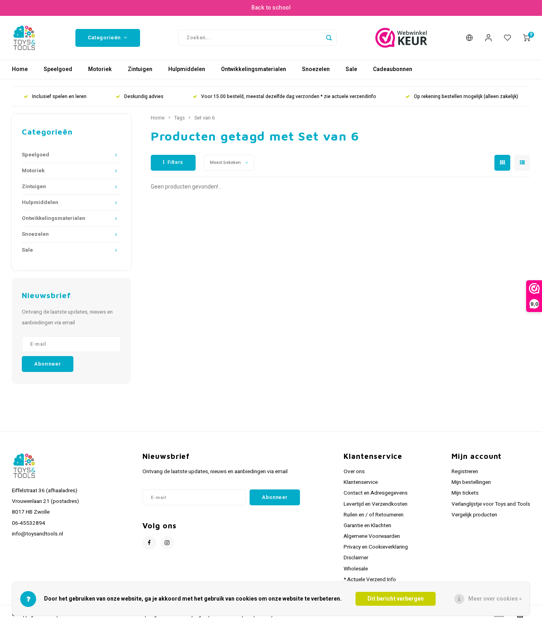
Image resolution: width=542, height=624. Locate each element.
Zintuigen (140, 69)
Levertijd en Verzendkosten (375, 504)
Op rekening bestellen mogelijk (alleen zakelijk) (466, 96)
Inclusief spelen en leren (59, 96)
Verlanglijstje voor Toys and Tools (491, 504)
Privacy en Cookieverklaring (376, 547)
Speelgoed (58, 69)
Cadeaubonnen (392, 69)
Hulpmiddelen (186, 69)
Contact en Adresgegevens (375, 493)
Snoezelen (316, 69)
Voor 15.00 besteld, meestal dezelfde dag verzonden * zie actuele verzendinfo (288, 96)
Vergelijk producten (474, 515)
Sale (351, 69)
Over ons (354, 472)
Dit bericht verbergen (395, 599)
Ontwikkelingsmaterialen (253, 69)
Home (20, 69)
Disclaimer (356, 558)
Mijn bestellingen (471, 482)
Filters (175, 162)
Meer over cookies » (495, 599)
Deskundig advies (143, 96)
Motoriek (100, 69)
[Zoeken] (329, 38)
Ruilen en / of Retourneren (374, 515)
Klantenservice (361, 482)
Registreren (465, 472)
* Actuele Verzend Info (370, 580)
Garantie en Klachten (367, 526)
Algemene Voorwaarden (372, 536)
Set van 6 (204, 117)
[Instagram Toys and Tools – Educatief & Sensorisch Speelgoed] (167, 543)
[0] (526, 38)
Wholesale (356, 569)
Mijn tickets (465, 493)
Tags (179, 117)
